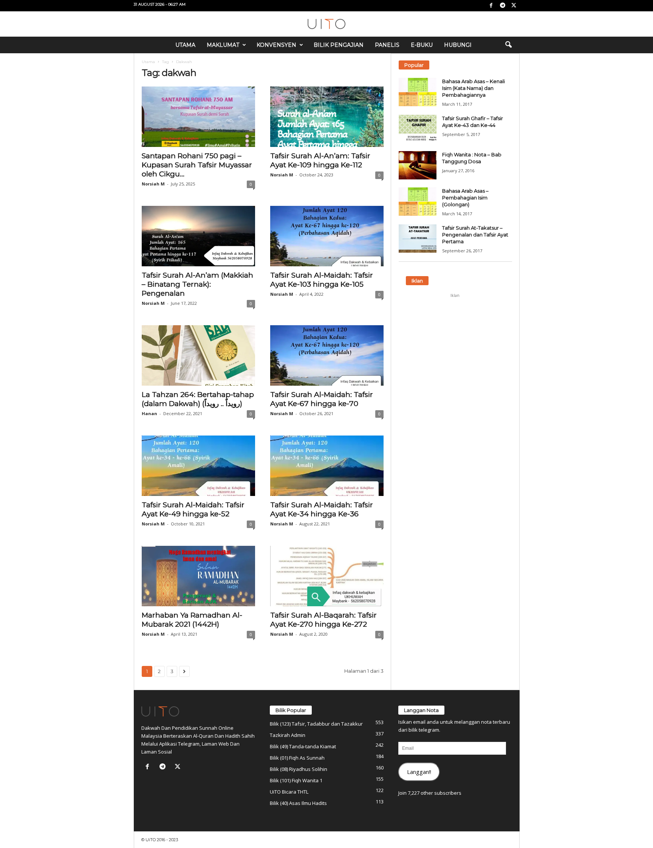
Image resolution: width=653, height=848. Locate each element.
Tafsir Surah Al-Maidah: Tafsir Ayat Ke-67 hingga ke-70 (321, 399)
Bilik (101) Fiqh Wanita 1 (296, 780)
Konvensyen (276, 45)
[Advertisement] (455, 348)
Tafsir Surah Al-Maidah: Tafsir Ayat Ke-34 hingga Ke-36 (321, 509)
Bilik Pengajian (339, 45)
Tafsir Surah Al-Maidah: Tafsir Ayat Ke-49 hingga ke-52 (193, 509)
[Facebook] (491, 5)
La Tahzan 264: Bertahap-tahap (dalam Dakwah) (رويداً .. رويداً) (198, 399)
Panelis (387, 45)
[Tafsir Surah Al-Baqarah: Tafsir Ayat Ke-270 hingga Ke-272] (327, 576)
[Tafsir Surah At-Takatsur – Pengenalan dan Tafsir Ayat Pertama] (417, 238)
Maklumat (223, 45)
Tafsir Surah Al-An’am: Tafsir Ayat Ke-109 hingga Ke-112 (320, 160)
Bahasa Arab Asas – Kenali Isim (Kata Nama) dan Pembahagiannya (473, 88)
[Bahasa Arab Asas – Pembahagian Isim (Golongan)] (417, 201)
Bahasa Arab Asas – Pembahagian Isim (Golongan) (465, 197)
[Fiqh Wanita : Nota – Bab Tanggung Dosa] (417, 165)
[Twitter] (513, 5)
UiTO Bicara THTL (289, 791)
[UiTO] (326, 24)
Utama (185, 45)
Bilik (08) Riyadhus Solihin (298, 769)
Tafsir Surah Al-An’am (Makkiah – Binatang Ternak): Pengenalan (197, 284)
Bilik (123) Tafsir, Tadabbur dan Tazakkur (316, 723)
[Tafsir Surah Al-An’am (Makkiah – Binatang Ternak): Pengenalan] (198, 236)
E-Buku (422, 45)
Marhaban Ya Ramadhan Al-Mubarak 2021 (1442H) (192, 620)
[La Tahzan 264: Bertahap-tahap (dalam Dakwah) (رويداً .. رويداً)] (198, 355)
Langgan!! (419, 771)
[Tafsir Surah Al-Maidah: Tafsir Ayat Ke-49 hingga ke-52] (198, 466)
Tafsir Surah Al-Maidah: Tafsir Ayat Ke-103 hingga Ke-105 (321, 280)
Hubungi (458, 45)
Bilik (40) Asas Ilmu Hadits (298, 803)
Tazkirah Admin (287, 735)
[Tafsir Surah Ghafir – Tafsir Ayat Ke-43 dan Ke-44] (417, 129)
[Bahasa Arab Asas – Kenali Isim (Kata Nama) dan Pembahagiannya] (417, 92)
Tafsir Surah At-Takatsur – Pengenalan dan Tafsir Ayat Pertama (475, 234)
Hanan (149, 413)
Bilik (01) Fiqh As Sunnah (297, 757)
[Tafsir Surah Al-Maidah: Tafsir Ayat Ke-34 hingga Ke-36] (327, 466)
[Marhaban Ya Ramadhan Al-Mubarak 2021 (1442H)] (198, 576)
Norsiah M (153, 184)
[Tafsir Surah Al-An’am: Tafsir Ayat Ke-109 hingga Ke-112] (327, 116)
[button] (508, 45)
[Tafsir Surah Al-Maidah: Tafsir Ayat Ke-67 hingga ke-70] (327, 355)
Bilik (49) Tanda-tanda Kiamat (303, 746)
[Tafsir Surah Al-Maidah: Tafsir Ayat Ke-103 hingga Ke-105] (327, 236)
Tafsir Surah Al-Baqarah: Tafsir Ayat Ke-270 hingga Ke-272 (323, 620)
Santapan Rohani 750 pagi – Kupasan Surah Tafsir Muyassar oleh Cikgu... (197, 164)
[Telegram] (502, 5)
